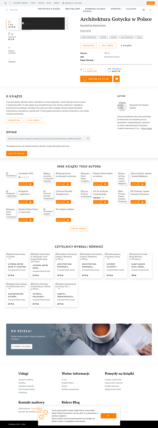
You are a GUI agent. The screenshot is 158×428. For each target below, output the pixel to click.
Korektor (22, 383)
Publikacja (23, 392)
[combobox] (19, 10)
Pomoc (57, 3)
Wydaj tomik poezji (113, 389)
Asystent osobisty (26, 379)
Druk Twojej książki (27, 389)
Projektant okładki (26, 386)
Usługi (41, 3)
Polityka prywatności (70, 389)
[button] (19, 10)
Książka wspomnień (113, 379)
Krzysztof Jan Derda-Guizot (93, 25)
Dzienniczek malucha (114, 383)
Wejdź (150, 3)
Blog (49, 3)
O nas (33, 3)
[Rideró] (5, 3)
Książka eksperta (112, 386)
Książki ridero (21, 3)
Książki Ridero (68, 383)
